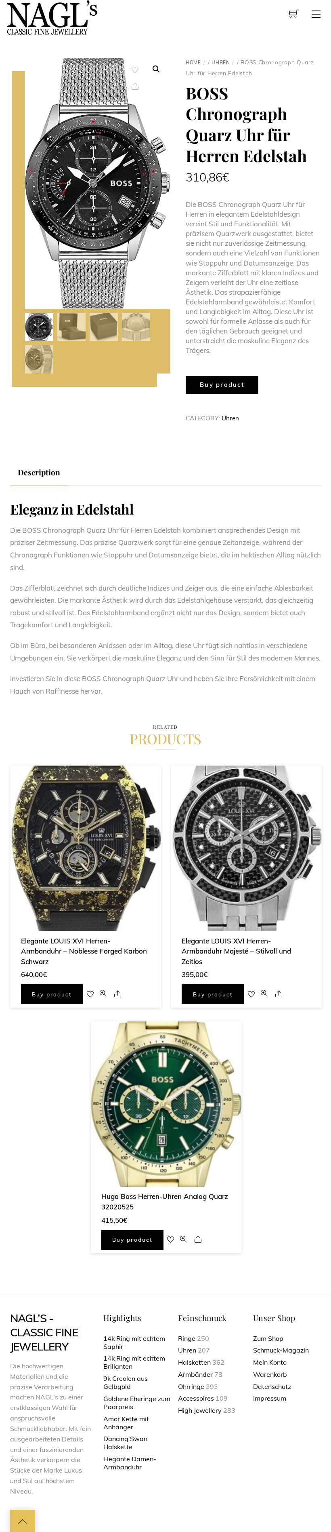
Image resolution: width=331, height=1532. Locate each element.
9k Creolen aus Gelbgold (125, 1382)
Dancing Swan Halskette (125, 1443)
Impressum (269, 1398)
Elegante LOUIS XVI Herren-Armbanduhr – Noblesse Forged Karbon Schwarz (84, 951)
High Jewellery (200, 1410)
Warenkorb (270, 1374)
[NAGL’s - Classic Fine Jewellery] (51, 16)
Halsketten (194, 1362)
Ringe (186, 1338)
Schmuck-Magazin (281, 1350)
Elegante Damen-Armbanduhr (129, 1463)
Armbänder (195, 1374)
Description (39, 472)
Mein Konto (270, 1362)
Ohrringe (191, 1386)
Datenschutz (272, 1386)
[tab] (39, 472)
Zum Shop (268, 1338)
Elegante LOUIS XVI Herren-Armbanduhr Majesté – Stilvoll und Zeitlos (236, 951)
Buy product (222, 384)
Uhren (221, 62)
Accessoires (196, 1398)
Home (193, 62)
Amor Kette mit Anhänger (126, 1423)
